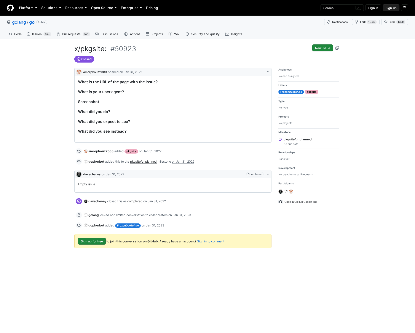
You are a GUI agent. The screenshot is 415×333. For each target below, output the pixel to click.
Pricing (152, 8)
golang (19, 22)
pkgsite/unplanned (143, 161)
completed (134, 201)
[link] (98, 151)
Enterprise (129, 8)
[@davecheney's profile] (78, 174)
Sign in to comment (210, 241)
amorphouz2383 (95, 72)
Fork (367, 22)
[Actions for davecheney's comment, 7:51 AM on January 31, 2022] (267, 174)
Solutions (49, 8)
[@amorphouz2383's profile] (78, 71)
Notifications (340, 22)
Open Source (102, 8)
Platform (26, 8)
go (32, 22)
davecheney (92, 174)
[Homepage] (10, 7)
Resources (74, 8)
